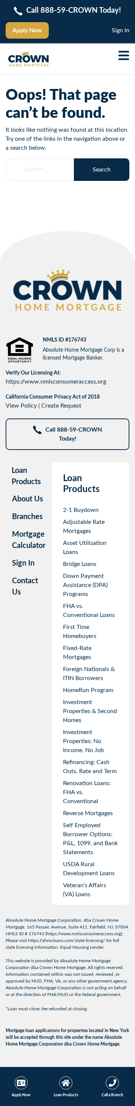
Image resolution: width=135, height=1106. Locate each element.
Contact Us (25, 586)
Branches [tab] (27, 517)
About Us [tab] (27, 499)
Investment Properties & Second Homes (90, 711)
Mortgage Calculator (28, 540)
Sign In (120, 30)
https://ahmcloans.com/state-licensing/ (66, 940)
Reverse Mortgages (88, 813)
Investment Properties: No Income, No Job (83, 741)
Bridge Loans (79, 564)
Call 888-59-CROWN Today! (73, 434)
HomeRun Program (88, 690)
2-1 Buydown (81, 510)
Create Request (61, 406)
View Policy (21, 406)
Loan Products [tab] (26, 476)
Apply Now (27, 30)
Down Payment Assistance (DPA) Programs (85, 585)
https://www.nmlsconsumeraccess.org (56, 382)
